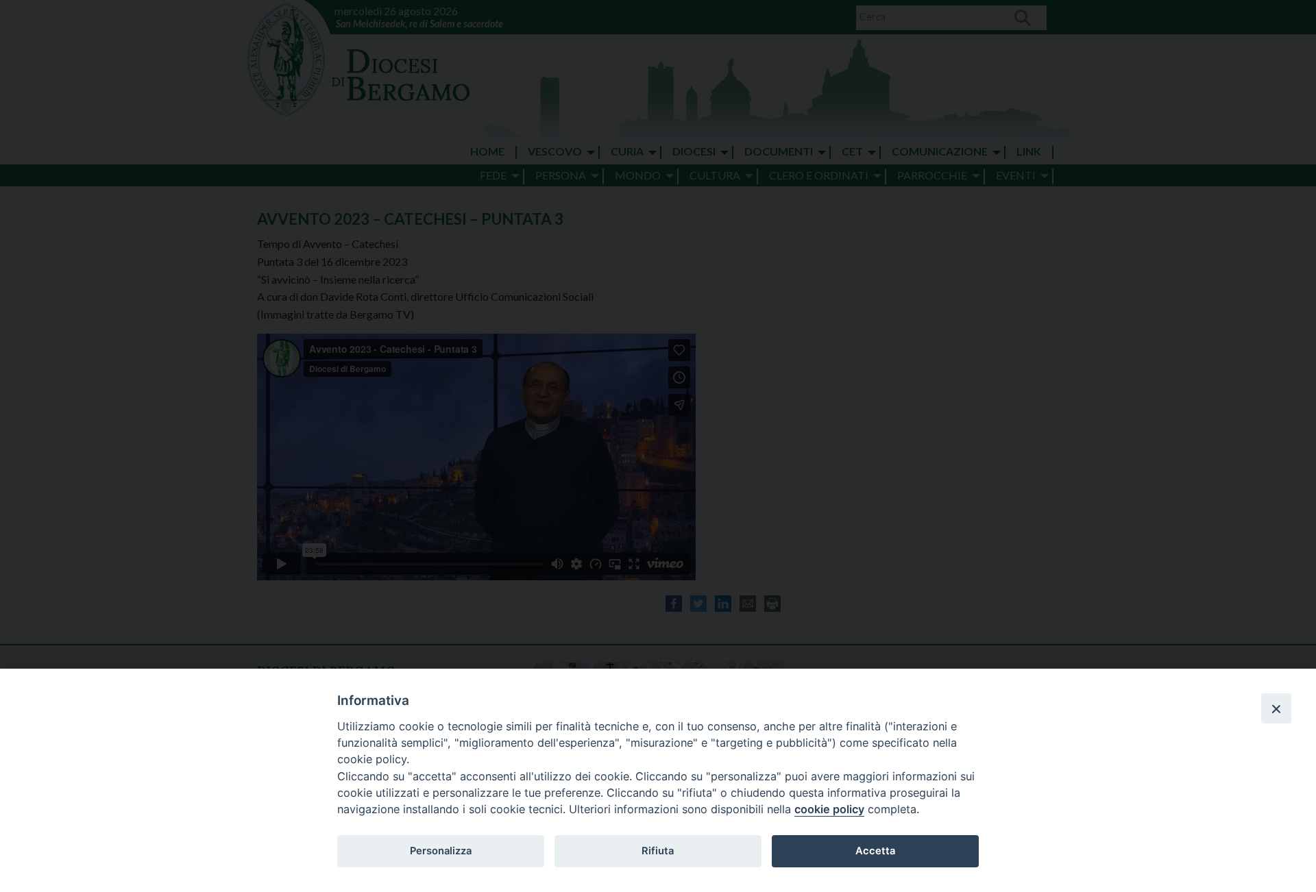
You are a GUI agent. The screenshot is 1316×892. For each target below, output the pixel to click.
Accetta (875, 851)
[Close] (1276, 708)
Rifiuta (658, 851)
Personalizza (441, 851)
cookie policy (829, 809)
